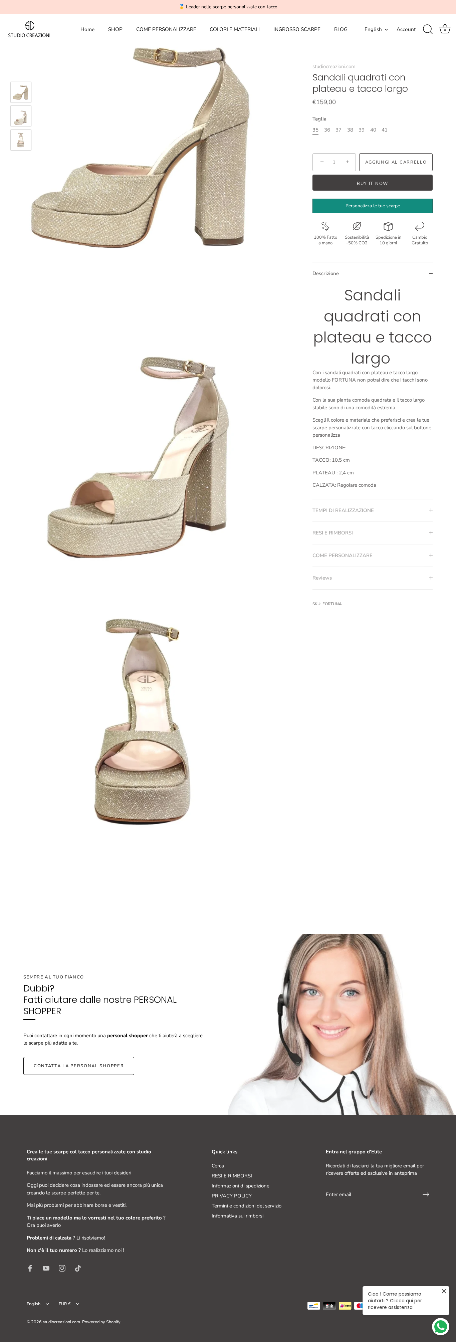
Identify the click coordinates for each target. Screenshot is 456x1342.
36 (327, 130)
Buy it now (372, 184)
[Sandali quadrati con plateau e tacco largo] (20, 92)
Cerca (218, 1165)
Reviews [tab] (322, 578)
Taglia (319, 119)
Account (406, 29)
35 (315, 130)
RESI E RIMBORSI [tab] (332, 532)
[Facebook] (30, 1268)
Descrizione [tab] (325, 273)
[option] (21, 93)
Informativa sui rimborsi (237, 1215)
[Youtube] (46, 1268)
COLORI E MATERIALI (235, 29)
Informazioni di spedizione (240, 1185)
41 (385, 130)
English (373, 29)
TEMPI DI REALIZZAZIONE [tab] (343, 510)
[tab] (372, 391)
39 (362, 130)
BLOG (341, 29)
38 (350, 130)
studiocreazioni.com (334, 66)
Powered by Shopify (101, 1322)
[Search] (427, 29)
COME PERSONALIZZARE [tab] (342, 555)
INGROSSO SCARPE (296, 29)
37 (338, 130)
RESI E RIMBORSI (232, 1175)
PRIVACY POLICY (232, 1195)
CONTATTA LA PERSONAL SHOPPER (79, 1066)
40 (373, 130)
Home (87, 29)
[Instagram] (62, 1268)
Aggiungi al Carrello (396, 162)
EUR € (65, 1304)
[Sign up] (426, 1194)
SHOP (115, 29)
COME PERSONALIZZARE (166, 29)
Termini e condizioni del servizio (246, 1205)
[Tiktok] (78, 1268)
